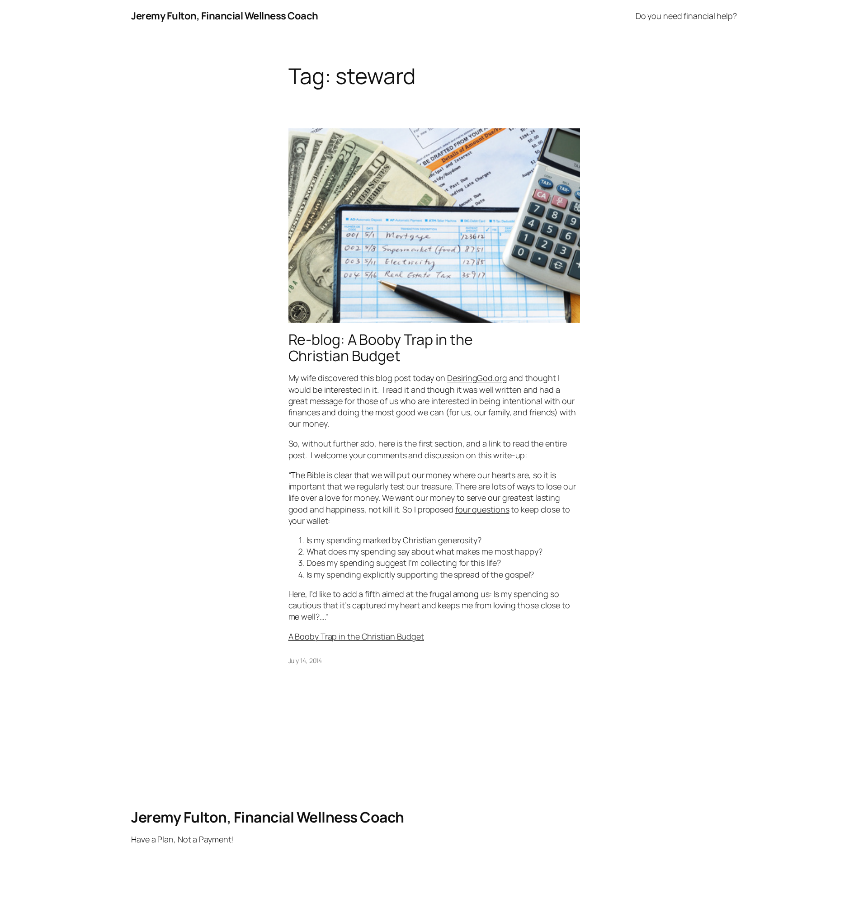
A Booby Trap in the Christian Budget (356, 636)
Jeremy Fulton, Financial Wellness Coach (224, 16)
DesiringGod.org (477, 377)
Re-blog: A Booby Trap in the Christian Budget (380, 347)
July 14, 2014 (305, 660)
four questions (482, 509)
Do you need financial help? (686, 15)
